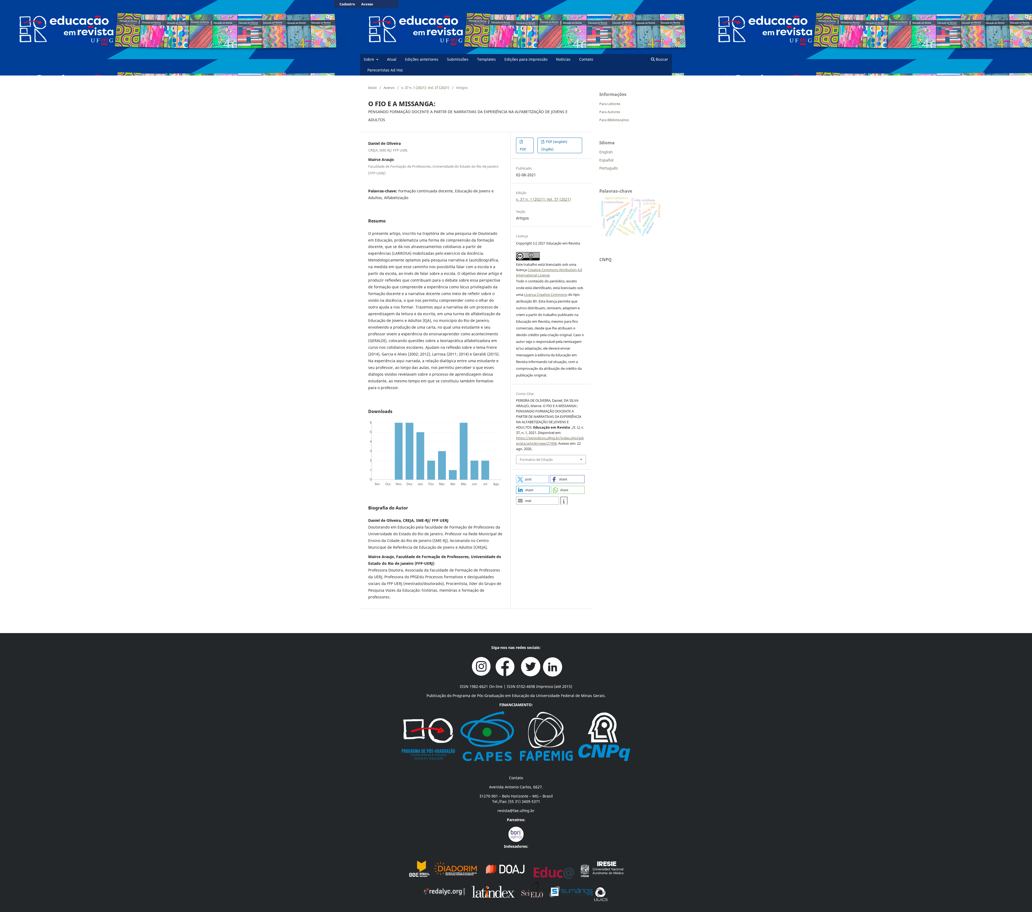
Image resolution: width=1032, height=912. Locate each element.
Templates (486, 59)
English (606, 152)
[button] (532, 479)
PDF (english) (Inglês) (554, 145)
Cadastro (347, 4)
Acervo (389, 87)
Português (608, 168)
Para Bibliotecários (614, 119)
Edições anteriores (421, 59)
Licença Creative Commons (545, 294)
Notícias (563, 59)
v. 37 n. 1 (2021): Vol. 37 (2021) (425, 87)
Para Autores (609, 111)
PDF (523, 149)
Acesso (367, 4)
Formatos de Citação (536, 459)
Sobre (369, 59)
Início (372, 87)
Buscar (661, 59)
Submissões (457, 59)
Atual (391, 59)
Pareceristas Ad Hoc (385, 70)
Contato (586, 59)
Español (606, 160)
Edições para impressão (525, 59)
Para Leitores (609, 103)
